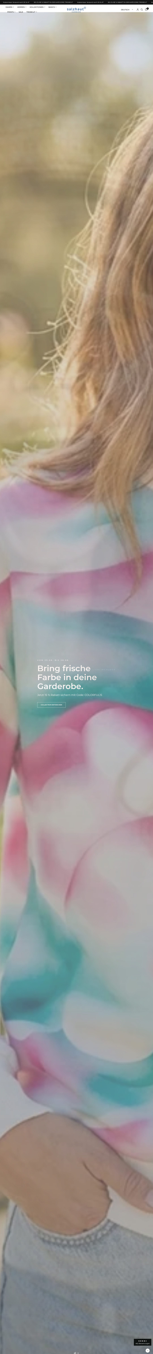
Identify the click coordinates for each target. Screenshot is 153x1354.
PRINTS (10, 12)
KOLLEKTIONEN (36, 7)
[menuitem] (11, 7)
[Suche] (142, 10)
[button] (142, 1342)
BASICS (51, 7)
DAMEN (9, 7)
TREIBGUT (30, 12)
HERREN (21, 7)
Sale (21, 12)
